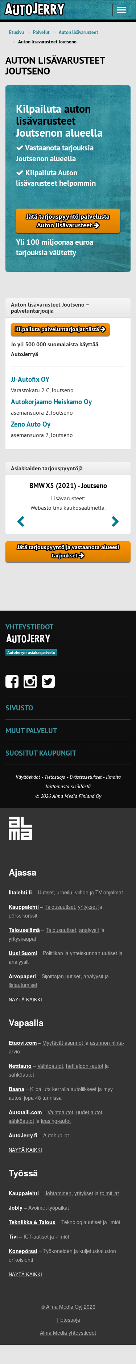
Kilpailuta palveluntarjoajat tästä (57, 329)
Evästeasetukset (86, 777)
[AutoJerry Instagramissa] (32, 685)
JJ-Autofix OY (30, 379)
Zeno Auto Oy (30, 424)
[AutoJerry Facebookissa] (13, 685)
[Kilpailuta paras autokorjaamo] (34, 10)
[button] (20, 523)
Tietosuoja (54, 777)
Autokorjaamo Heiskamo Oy (51, 401)
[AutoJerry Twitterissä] (50, 685)
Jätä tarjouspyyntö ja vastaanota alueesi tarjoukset (68, 551)
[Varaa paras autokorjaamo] (28, 638)
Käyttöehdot (28, 777)
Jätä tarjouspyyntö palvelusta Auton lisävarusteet (68, 220)
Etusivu (16, 32)
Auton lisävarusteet (78, 32)
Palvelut (41, 32)
